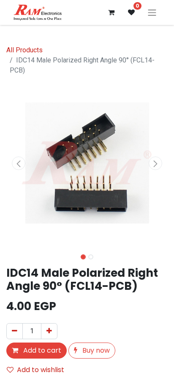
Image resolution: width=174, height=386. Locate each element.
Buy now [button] (95, 350)
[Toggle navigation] (152, 12)
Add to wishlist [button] (40, 370)
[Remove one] (14, 331)
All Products (24, 50)
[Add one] (49, 331)
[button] (18, 163)
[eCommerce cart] (111, 12)
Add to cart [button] (41, 350)
